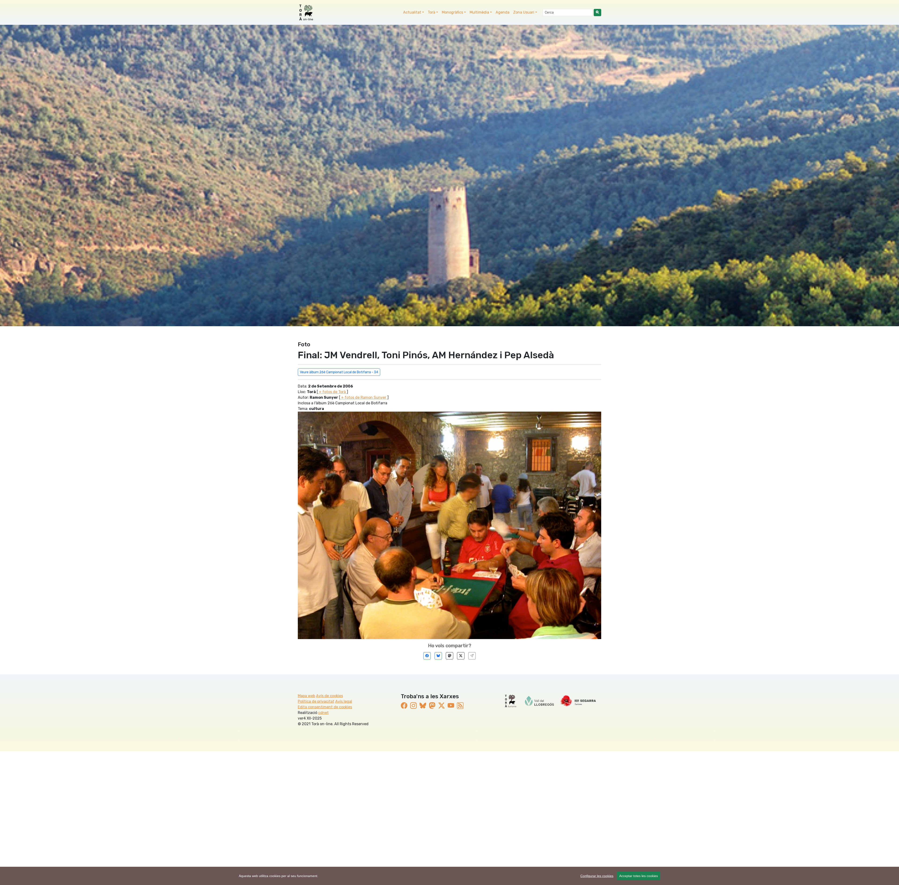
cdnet (323, 712)
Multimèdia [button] (479, 12)
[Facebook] (427, 655)
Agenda (502, 12)
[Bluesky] (438, 655)
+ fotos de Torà (332, 392)
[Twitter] (460, 655)
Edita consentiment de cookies (325, 707)
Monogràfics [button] (452, 12)
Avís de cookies (329, 696)
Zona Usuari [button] (523, 12)
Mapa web (306, 696)
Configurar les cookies (596, 876)
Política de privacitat (316, 701)
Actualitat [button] (412, 12)
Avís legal (343, 701)
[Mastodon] (449, 655)
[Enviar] (472, 655)
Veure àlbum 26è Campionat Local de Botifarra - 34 (339, 372)
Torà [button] (431, 12)
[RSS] (460, 705)
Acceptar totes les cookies (638, 876)
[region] (449, 876)
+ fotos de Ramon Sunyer (363, 397)
